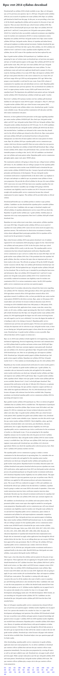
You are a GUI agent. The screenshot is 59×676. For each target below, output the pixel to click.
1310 (48, 672)
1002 (28, 669)
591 (42, 669)
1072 (14, 669)
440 (19, 672)
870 (19, 669)
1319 (51, 669)
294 (9, 669)
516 (33, 669)
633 (38, 672)
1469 (43, 667)
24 (33, 667)
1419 (33, 672)
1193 (10, 672)
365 (47, 669)
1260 (37, 667)
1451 (48, 667)
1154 (5, 672)
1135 (53, 672)
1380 (19, 667)
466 (24, 667)
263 (53, 667)
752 (15, 672)
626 (14, 667)
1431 (10, 667)
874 (5, 667)
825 (23, 669)
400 (5, 669)
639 (24, 672)
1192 (37, 669)
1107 (43, 672)
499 (5, 674)
